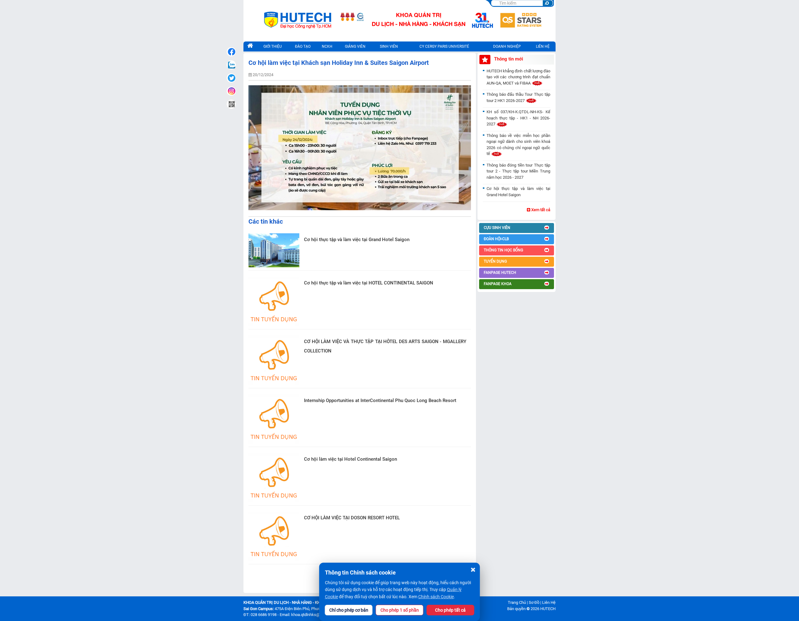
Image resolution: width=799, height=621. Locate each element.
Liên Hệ (549, 602)
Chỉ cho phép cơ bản (348, 610)
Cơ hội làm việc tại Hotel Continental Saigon (350, 459)
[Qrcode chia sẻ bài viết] (231, 104)
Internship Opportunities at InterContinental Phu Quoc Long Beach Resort (380, 400)
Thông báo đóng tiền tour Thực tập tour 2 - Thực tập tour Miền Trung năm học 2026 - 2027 (518, 171)
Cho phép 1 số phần (399, 610)
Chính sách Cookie (436, 596)
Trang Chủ (517, 602)
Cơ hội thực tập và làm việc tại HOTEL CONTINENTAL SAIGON (368, 283)
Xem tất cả (540, 209)
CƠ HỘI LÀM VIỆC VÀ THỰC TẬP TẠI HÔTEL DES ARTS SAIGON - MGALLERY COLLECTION (385, 346)
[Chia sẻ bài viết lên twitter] (231, 78)
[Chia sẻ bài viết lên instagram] (231, 91)
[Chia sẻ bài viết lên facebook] (231, 52)
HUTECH (548, 608)
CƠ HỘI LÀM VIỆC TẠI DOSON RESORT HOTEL (352, 518)
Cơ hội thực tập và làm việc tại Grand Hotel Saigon (356, 239)
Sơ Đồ (534, 602)
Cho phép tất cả (450, 610)
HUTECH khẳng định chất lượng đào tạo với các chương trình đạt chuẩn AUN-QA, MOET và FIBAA (518, 77)
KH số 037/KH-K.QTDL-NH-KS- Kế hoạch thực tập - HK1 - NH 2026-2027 (518, 117)
